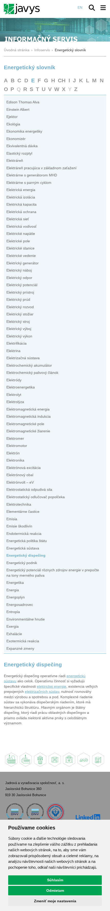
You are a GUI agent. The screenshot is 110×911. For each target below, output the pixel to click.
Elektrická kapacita (21, 204)
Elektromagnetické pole (25, 424)
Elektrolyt (13, 395)
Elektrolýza (15, 402)
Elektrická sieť (17, 219)
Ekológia (13, 124)
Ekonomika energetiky (24, 131)
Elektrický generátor (22, 263)
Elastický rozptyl (19, 153)
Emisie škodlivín (19, 526)
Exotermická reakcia (22, 641)
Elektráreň (14, 161)
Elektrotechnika (18, 504)
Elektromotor (16, 446)
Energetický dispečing (26, 555)
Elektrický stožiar (20, 314)
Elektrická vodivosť (21, 226)
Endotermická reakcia (23, 534)
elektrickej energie (51, 686)
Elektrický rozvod (20, 307)
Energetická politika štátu (26, 541)
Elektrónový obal (19, 475)
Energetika (15, 583)
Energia (12, 590)
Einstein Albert (17, 110)
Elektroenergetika (20, 387)
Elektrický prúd (18, 300)
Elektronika (15, 460)
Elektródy (13, 380)
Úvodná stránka (16, 50)
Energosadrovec (19, 605)
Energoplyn (15, 597)
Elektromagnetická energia (28, 409)
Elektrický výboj (18, 329)
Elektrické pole (18, 241)
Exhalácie (14, 634)
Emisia (11, 519)
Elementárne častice (22, 512)
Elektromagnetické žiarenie (28, 431)
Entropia (13, 612)
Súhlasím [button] (55, 880)
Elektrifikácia (16, 343)
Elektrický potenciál (21, 285)
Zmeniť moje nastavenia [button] (55, 901)
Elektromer (15, 439)
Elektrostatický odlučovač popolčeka (35, 497)
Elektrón (13, 453)
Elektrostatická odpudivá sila (29, 490)
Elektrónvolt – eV (20, 482)
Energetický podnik (21, 563)
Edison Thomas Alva (22, 102)
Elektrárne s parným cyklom (28, 183)
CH (61, 80)
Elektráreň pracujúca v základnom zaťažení (41, 168)
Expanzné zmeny (20, 648)
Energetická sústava (22, 548)
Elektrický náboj (19, 270)
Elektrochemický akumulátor (29, 365)
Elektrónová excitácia (23, 468)
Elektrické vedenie (21, 256)
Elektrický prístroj (20, 292)
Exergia (12, 626)
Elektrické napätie (20, 234)
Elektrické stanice (20, 248)
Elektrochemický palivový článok (32, 373)
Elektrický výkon (19, 336)
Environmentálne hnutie (25, 619)
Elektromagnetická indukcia (28, 416)
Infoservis (42, 50)
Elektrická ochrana (21, 212)
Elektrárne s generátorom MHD (31, 175)
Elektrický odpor (19, 278)
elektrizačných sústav (42, 692)
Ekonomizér (16, 139)
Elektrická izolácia (20, 197)
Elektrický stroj (18, 322)
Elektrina (13, 351)
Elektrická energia (20, 190)
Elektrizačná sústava (23, 358)
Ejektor (12, 117)
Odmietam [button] (55, 890)
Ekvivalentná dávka (22, 146)
